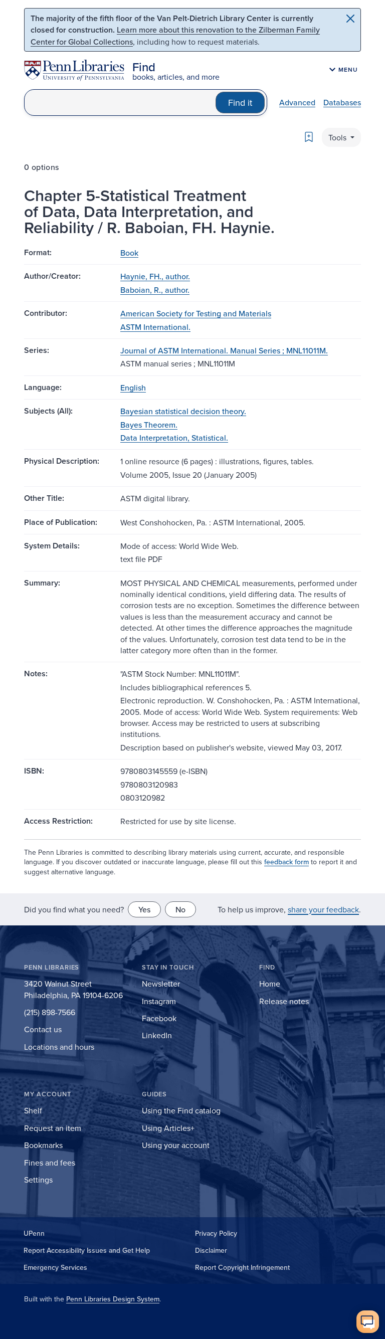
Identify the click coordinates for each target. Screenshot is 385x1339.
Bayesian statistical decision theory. (183, 411)
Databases (342, 102)
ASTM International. (155, 326)
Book (129, 252)
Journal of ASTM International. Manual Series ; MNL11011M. (224, 350)
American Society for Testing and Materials (195, 313)
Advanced (297, 102)
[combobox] (120, 102)
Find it (240, 102)
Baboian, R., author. (154, 289)
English (133, 387)
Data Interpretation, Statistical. (174, 437)
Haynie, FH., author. (155, 276)
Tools (338, 137)
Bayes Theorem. (148, 424)
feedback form (286, 862)
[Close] (350, 19)
